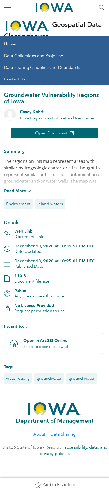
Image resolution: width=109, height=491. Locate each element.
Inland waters (50, 203)
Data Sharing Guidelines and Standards (42, 67)
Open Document (51, 132)
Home (10, 43)
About (39, 434)
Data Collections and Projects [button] (32, 55)
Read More (15, 190)
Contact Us (14, 79)
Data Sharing (63, 434)
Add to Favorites (59, 484)
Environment (18, 203)
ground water (82, 378)
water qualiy (18, 378)
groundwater (49, 378)
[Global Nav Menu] (7, 7)
